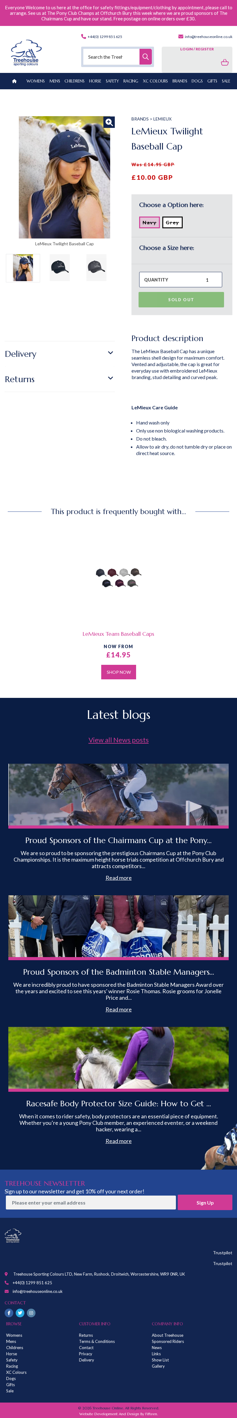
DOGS (197, 81)
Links (156, 1353)
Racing (12, 1366)
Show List (160, 1359)
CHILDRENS (74, 81)
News (157, 1347)
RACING (130, 81)
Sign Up (205, 1202)
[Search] (145, 57)
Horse (11, 1353)
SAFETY (112, 81)
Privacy (85, 1353)
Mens (54, 81)
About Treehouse (167, 1335)
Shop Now (119, 672)
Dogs (11, 1378)
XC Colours (16, 1372)
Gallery (158, 1366)
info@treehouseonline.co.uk (208, 36)
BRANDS (180, 81)
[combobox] (117, 57)
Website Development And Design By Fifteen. (118, 1414)
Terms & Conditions (97, 1341)
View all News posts (119, 740)
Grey (174, 223)
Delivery (20, 353)
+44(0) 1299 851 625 (104, 36)
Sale (10, 1390)
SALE (226, 81)
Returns (20, 379)
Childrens (14, 1347)
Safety (12, 1359)
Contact (86, 1347)
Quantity (156, 279)
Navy (151, 223)
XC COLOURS (155, 81)
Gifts (10, 1384)
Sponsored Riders (168, 1341)
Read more (119, 877)
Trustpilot (222, 1252)
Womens (36, 81)
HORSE (95, 81)
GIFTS (212, 81)
